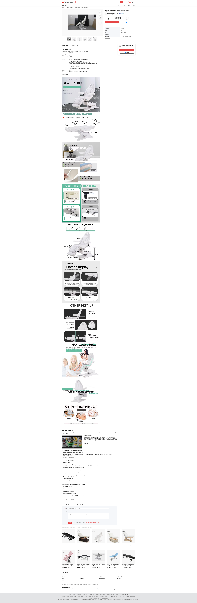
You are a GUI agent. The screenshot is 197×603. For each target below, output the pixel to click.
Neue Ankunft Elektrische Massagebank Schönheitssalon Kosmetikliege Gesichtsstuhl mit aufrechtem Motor (98, 545)
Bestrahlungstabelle (120, 574)
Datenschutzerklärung (86, 594)
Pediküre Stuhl (119, 576)
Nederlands (113, 596)
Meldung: (65, 514)
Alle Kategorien (65, 5)
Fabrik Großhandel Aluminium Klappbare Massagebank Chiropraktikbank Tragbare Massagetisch (68, 545)
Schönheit (74, 589)
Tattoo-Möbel (64, 576)
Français (82, 596)
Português (93, 596)
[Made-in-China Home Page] (67, 2)
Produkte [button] (78, 2)
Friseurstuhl (82, 576)
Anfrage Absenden (112, 22)
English (68, 596)
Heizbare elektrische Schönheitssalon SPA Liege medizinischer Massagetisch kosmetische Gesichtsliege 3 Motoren (128, 545)
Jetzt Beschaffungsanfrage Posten (92, 522)
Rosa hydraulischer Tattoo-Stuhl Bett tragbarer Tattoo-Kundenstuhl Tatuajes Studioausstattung (68, 565)
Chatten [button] (128, 22)
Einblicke (117, 594)
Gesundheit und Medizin (69, 7)
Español (86, 596)
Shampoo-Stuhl (82, 574)
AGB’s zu (137, 599)
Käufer (119, 5)
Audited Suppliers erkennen (110, 594)
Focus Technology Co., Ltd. (97, 598)
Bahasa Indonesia (132, 596)
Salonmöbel (82, 578)
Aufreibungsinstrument (78, 7)
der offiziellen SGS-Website (90, 432)
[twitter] (127, 594)
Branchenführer (122, 594)
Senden (70, 522)
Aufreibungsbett (85, 7)
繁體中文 (75, 596)
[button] (133, 2)
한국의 (106, 596)
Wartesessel (119, 578)
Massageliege (100, 574)
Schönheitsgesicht (114, 589)
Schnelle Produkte (102, 594)
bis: (66, 511)
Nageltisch (100, 576)
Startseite (63, 7)
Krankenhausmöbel (65, 574)
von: (66, 508)
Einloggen (133, 2)
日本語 (79, 596)
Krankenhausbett (101, 578)
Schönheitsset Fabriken (93, 589)
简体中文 (71, 596)
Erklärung (74, 594)
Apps (129, 5)
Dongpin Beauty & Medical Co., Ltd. (112, 13)
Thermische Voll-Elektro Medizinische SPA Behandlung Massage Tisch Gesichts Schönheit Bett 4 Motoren (83, 545)
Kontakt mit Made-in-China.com (94, 594)
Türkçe (123, 596)
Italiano (97, 596)
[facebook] (125, 594)
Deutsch (89, 596)
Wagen (63, 578)
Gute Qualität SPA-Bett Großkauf (124, 589)
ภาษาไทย (120, 596)
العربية (109, 596)
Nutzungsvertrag (79, 594)
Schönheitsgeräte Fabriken (66, 589)
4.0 (123, 46)
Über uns (70, 594)
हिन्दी (116, 596)
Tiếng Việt (127, 596)
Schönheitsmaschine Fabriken (104, 589)
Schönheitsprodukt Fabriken (82, 589)
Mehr (62, 591)
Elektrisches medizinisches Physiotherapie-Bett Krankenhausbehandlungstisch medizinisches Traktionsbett (83, 565)
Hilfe (124, 5)
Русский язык (102, 596)
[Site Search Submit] (121, 2)
